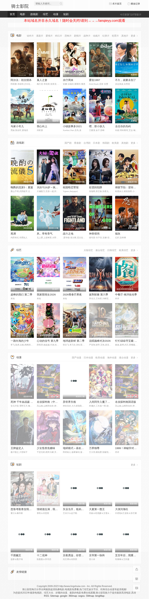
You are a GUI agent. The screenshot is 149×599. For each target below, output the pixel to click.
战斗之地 (68, 233)
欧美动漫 (100, 357)
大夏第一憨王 (97, 509)
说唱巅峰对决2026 (100, 340)
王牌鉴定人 (17, 448)
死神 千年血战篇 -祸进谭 (25, 401)
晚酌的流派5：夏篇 (22, 187)
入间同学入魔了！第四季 (103, 401)
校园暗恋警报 (71, 187)
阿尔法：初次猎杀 (21, 80)
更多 (133, 143)
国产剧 (68, 143)
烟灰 (117, 233)
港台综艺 (100, 250)
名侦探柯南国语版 (125, 401)
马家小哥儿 (17, 126)
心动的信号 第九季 (47, 340)
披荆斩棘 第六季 (98, 294)
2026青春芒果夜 (72, 294)
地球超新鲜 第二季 (74, 340)
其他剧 (124, 143)
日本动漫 (88, 357)
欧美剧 (115, 143)
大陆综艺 (88, 250)
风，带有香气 (45, 233)
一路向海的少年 (20, 340)
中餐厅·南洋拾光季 (126, 294)
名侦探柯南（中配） (48, 401)
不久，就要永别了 (125, 80)
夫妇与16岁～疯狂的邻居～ (53, 187)
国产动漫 (76, 357)
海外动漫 (112, 357)
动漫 (19, 357)
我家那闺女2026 (46, 294)
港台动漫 (123, 357)
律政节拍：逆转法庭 (127, 187)
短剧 (19, 464)
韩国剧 (105, 143)
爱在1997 (94, 80)
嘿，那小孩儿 (97, 126)
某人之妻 (42, 80)
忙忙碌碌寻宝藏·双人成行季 (131, 340)
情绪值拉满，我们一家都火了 (54, 509)
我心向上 (42, 126)
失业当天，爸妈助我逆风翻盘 (80, 509)
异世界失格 (69, 401)
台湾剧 (87, 143)
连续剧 (20, 142)
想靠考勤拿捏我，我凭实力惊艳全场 (32, 509)
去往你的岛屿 (123, 126)
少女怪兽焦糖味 (46, 448)
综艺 (19, 250)
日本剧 (96, 143)
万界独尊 (94, 448)
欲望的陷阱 (95, 187)
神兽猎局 (94, 233)
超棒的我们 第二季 (21, 294)
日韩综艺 (112, 250)
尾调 (13, 233)
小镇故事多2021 (72, 126)
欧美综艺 (123, 250)
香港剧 (77, 143)
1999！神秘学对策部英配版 (131, 448)
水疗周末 (68, 80)
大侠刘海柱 (121, 509)
